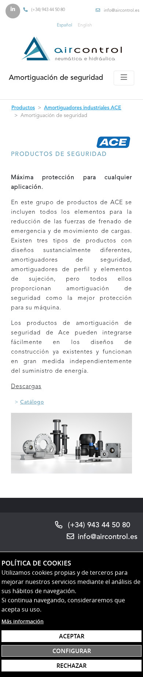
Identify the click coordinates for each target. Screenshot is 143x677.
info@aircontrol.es (121, 10)
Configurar (71, 651)
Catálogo (32, 402)
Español (64, 25)
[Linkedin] (13, 11)
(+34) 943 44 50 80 (48, 10)
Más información (22, 621)
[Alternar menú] (124, 78)
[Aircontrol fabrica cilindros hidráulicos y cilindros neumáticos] (71, 48)
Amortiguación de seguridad (56, 78)
